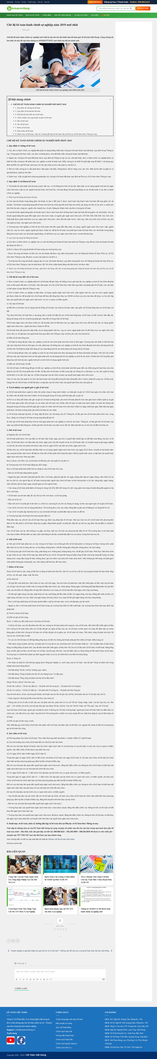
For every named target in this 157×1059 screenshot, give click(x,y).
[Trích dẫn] (37, 979)
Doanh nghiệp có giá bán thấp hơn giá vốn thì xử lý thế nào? (35, 951)
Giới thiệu (10, 2)
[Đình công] (27, 979)
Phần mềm (47, 15)
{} (47, 979)
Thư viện (94, 15)
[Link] (44, 979)
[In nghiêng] (20, 979)
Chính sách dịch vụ (63, 1047)
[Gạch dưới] (23, 979)
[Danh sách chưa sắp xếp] (34, 979)
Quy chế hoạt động (63, 1027)
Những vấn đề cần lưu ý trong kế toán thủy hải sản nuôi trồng (85, 951)
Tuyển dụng (32, 2)
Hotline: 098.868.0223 (140, 2)
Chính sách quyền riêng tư (66, 1043)
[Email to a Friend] (18, 941)
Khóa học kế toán (14, 15)
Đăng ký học (110, 2)
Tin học (17, 2)
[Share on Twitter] (13, 941)
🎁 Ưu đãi (105, 15)
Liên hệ (40, 2)
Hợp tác (47, 2)
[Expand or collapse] (110, 99)
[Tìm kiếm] (131, 8)
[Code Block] (40, 979)
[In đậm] (16, 979)
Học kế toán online (62, 15)
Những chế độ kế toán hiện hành (61, 839)
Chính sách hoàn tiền (64, 1039)
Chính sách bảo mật (64, 1031)
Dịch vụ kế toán (32, 15)
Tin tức (24, 2)
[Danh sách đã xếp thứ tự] (30, 979)
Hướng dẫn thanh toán (65, 1035)
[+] (50, 979)
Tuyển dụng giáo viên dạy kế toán (69, 1019)
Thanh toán (123, 2)
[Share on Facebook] (9, 941)
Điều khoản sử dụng (64, 1023)
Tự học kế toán (80, 15)
